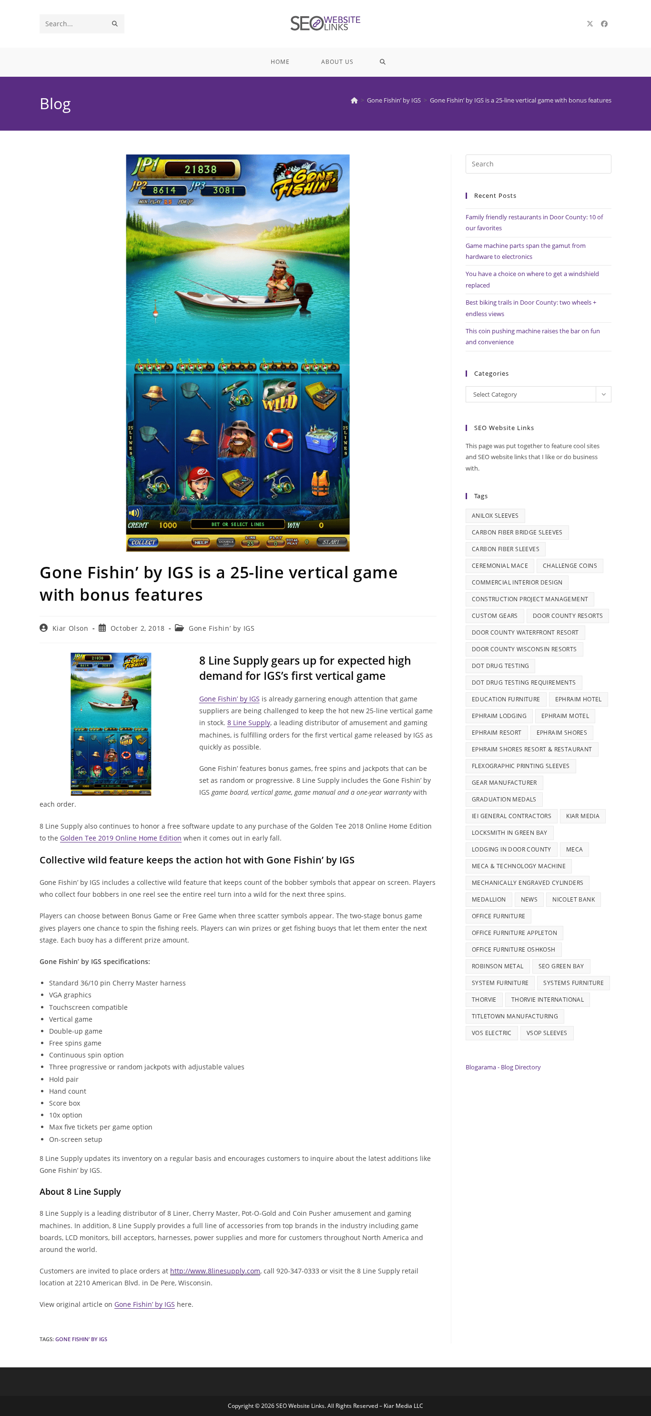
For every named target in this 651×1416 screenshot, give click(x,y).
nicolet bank (573, 899)
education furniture (506, 699)
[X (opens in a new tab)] (590, 24)
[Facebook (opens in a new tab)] (604, 24)
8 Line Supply (248, 722)
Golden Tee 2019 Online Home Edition (121, 837)
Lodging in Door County (511, 849)
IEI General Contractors (511, 816)
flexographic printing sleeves (521, 766)
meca (574, 849)
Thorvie (484, 999)
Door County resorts (568, 616)
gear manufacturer (504, 783)
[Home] (354, 100)
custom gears (495, 616)
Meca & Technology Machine (519, 866)
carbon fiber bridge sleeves (517, 532)
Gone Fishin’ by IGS (221, 628)
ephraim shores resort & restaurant (532, 749)
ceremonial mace (500, 566)
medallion (489, 899)
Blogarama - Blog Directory (503, 1067)
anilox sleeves (495, 516)
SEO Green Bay (561, 966)
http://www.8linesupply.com (215, 1270)
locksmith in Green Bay (510, 833)
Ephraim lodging (499, 716)
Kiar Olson (70, 628)
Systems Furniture (573, 983)
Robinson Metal (498, 966)
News (529, 899)
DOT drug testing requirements (524, 682)
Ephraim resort (497, 733)
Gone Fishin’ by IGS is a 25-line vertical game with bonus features (520, 100)
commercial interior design (517, 582)
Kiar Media (583, 816)
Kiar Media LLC (403, 1406)
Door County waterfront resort (525, 632)
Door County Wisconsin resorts (524, 649)
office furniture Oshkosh (514, 949)
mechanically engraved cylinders (527, 883)
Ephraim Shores (562, 733)
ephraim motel (565, 716)
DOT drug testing (500, 666)
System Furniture (500, 983)
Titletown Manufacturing (515, 1016)
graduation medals (504, 799)
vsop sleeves (547, 1033)
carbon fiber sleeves (505, 549)
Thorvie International (547, 999)
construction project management (530, 599)
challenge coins (570, 566)
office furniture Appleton (514, 933)
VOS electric (492, 1033)
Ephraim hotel (578, 699)
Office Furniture (498, 916)
